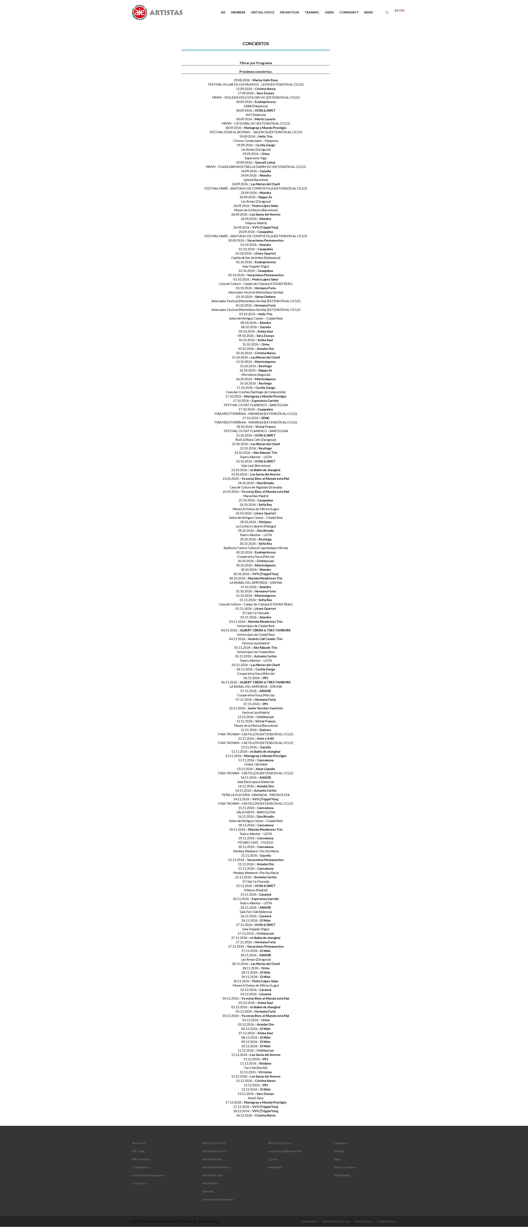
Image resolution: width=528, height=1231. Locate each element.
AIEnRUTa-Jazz (212, 1159)
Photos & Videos (345, 1167)
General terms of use (336, 1221)
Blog (337, 1159)
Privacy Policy (363, 1221)
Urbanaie (208, 1191)
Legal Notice (310, 1221)
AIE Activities (141, 1159)
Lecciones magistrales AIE (285, 1151)
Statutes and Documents (148, 1175)
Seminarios (275, 1167)
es (397, 10)
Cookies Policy (386, 1221)
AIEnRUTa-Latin (212, 1175)
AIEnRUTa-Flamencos (216, 1167)
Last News (341, 1143)
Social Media (342, 1175)
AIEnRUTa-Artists (214, 1143)
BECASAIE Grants (280, 1143)
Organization (140, 1167)
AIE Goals (138, 1151)
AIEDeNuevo (210, 1183)
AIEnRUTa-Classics (214, 1151)
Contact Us (139, 1183)
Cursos (272, 1159)
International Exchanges (218, 1199)
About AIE (139, 1143)
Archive (339, 1151)
